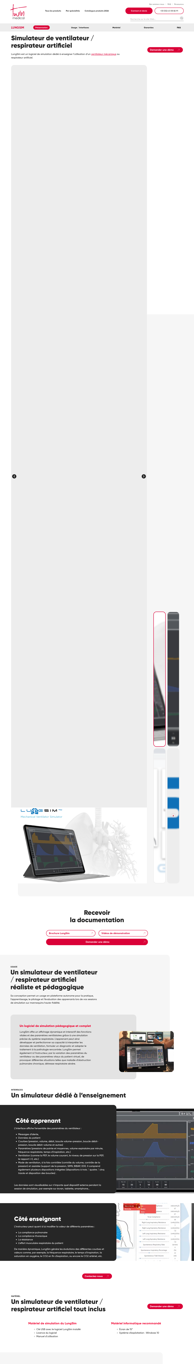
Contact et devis (139, 10)
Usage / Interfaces (80, 27)
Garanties (148, 27)
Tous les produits (53, 10)
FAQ (169, 4)
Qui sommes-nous (156, 4)
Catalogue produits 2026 (97, 10)
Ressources (179, 4)
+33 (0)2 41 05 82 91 (169, 10)
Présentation (41, 27)
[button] (144, 476)
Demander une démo (162, 49)
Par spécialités (73, 10)
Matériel (116, 27)
